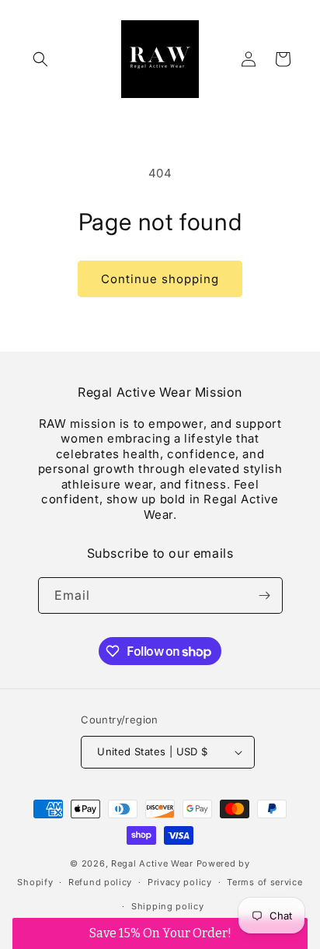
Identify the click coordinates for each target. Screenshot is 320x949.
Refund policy (100, 882)
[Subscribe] (265, 595)
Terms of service (264, 882)
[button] (40, 59)
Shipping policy (167, 906)
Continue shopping (160, 278)
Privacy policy (180, 882)
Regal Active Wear (152, 863)
